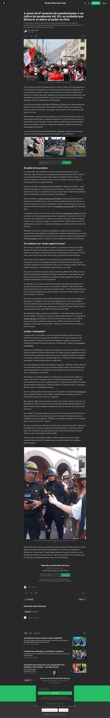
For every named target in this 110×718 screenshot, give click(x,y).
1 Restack (34, 587)
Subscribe (96, 3)
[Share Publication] (89, 3)
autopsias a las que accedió (64, 206)
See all (27, 680)
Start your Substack (50, 710)
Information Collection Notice (54, 699)
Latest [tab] (30, 633)
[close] (71, 670)
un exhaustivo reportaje (70, 213)
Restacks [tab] (35, 611)
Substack (46, 714)
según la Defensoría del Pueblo (50, 198)
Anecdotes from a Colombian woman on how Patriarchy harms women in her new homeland (47, 654)
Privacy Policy (68, 699)
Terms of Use (63, 697)
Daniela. (35, 657)
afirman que (81, 391)
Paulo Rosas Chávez (33, 30)
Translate (28, 10)
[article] (55, 642)
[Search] (85, 3)
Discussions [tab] (37, 633)
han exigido (32, 238)
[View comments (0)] (31, 36)
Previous (30, 599)
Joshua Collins (35, 644)
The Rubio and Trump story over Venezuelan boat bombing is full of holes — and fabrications (44, 666)
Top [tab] (26, 633)
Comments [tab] (28, 611)
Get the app (63, 710)
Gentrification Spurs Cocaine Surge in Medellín (43, 638)
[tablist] (31, 611)
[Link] (21, 168)
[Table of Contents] (2, 359)
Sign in (104, 3)
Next (80, 599)
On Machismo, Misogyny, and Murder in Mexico (44, 651)
